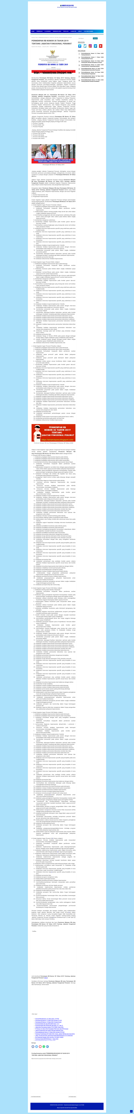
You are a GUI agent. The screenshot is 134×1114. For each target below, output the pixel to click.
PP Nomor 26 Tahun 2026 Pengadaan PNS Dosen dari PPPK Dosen (51, 1029)
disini (45, 978)
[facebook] (33, 1046)
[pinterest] (40, 1046)
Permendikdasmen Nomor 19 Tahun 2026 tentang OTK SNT (50, 1032)
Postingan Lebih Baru (35, 1096)
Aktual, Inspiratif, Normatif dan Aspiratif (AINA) (67, 1107)
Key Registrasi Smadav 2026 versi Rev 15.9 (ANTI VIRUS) (49, 1037)
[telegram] (47, 1046)
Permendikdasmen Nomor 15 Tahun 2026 (45, 1040)
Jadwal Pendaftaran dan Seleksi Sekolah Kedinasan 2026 (49, 1030)
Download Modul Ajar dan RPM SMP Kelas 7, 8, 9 (47, 1023)
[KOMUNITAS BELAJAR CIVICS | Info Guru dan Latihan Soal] (67, 6)
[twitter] (36, 1046)
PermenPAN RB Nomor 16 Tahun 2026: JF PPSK (47, 1018)
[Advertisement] (67, 19)
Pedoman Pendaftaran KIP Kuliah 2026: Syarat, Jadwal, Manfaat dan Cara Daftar (55, 1034)
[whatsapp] (43, 1046)
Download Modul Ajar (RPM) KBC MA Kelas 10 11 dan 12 (49, 1025)
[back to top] (131, 1111)
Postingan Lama (72, 1096)
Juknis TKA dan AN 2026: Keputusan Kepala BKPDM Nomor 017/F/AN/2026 (54, 1035)
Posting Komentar (53, 46)
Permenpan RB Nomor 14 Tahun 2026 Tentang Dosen (48, 1022)
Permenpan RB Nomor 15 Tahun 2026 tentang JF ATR (48, 1020)
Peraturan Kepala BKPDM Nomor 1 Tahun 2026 (46, 1039)
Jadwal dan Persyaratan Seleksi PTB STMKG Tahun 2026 (49, 1027)
